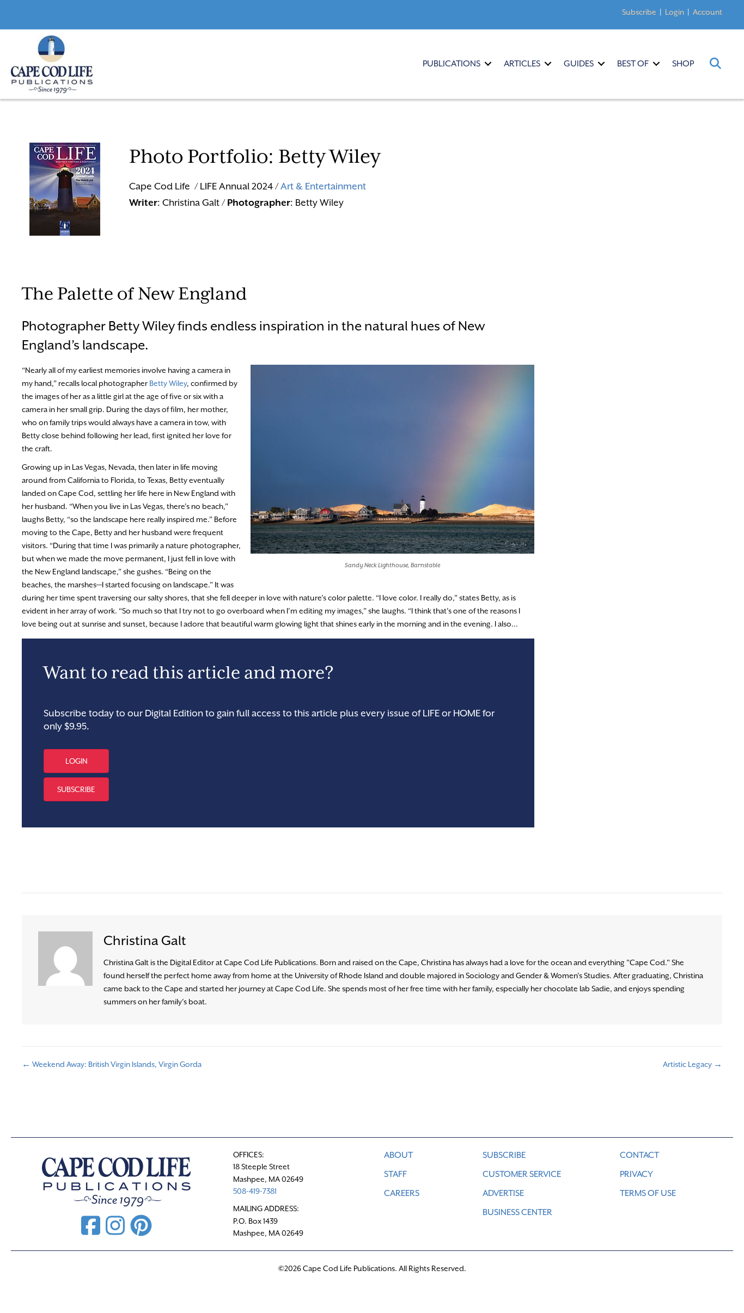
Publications (451, 64)
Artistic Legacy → (692, 1064)
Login (674, 12)
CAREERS (401, 1193)
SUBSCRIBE (504, 1155)
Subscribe (639, 12)
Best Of (633, 64)
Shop (683, 64)
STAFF (395, 1174)
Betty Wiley (168, 383)
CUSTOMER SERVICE (522, 1174)
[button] (488, 63)
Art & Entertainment (323, 186)
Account (707, 12)
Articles (522, 64)
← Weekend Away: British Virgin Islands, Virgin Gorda (112, 1064)
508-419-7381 (255, 1191)
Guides (579, 64)
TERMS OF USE (648, 1193)
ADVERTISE (503, 1193)
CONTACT (639, 1155)
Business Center (517, 1212)
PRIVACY (636, 1174)
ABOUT (398, 1155)
